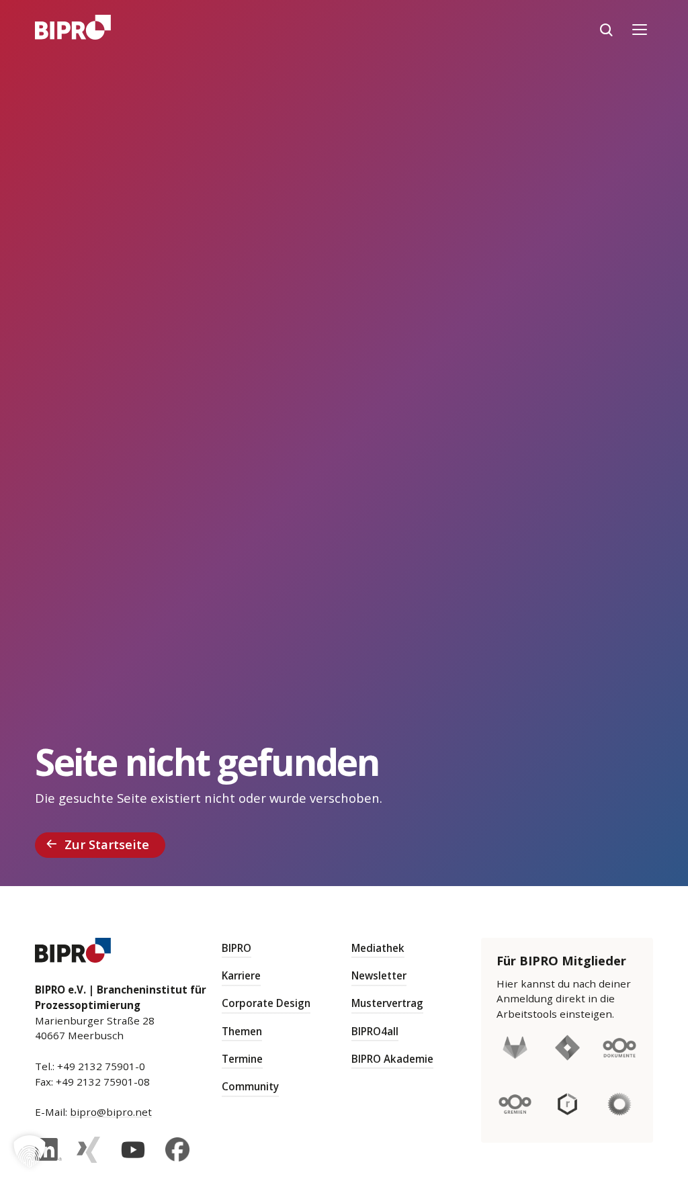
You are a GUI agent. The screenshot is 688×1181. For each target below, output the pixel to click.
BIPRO (236, 948)
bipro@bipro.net (111, 1112)
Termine (242, 1058)
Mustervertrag (387, 1003)
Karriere (241, 975)
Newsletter (378, 975)
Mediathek (377, 948)
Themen (242, 1031)
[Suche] (606, 29)
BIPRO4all (374, 1031)
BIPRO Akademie (392, 1058)
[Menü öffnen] (639, 29)
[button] (29, 1151)
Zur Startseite (106, 844)
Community (250, 1086)
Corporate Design (266, 1003)
